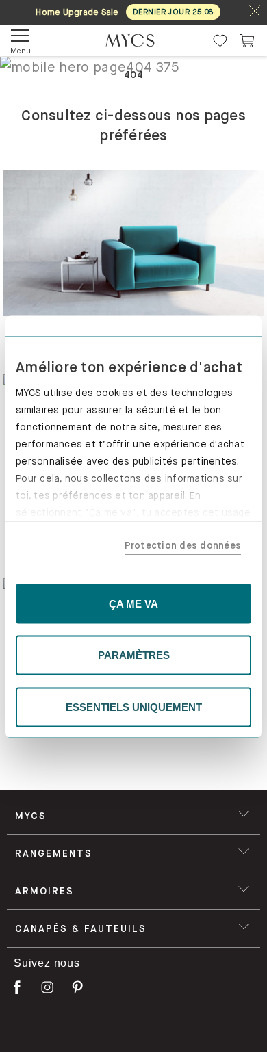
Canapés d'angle (60, 833)
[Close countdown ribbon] (254, 12)
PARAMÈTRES (134, 655)
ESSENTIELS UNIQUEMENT (134, 706)
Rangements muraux (72, 1021)
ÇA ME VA (133, 603)
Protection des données (183, 545)
